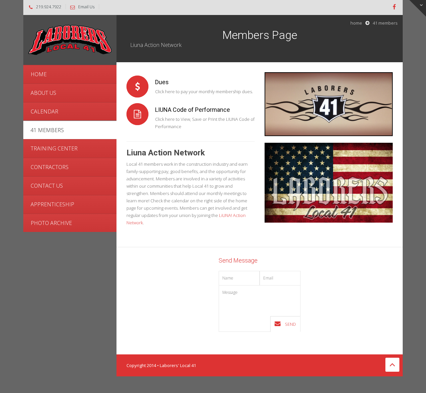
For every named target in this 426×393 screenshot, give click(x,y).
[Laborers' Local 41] (69, 39)
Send (290, 324)
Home (356, 23)
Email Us (86, 7)
